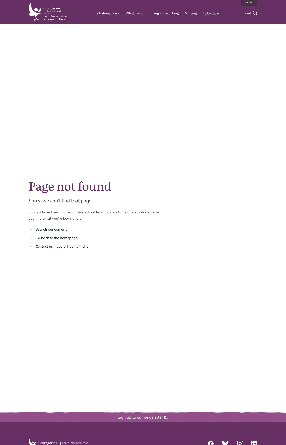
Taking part (212, 13)
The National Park (106, 13)
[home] (49, 12)
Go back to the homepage (57, 238)
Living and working (164, 13)
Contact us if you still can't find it (62, 246)
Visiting (191, 13)
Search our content (51, 229)
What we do (134, 13)
